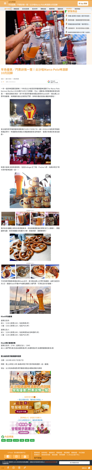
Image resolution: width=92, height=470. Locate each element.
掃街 (3, 440)
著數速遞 (43, 9)
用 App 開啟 (83, 3)
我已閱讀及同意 (74, 463)
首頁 (2, 79)
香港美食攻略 (46, 455)
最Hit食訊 (7, 9)
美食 (27, 440)
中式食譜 (82, 452)
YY (3, 82)
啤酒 (32, 440)
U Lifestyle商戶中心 (73, 455)
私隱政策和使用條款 (50, 462)
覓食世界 (34, 9)
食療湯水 (37, 455)
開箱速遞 (16, 9)
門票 (21, 440)
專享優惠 (62, 455)
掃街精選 (69, 9)
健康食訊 (60, 9)
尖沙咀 (16, 440)
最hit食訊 (8, 79)
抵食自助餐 (25, 9)
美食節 (9, 440)
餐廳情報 (52, 9)
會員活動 (55, 455)
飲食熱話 (77, 9)
